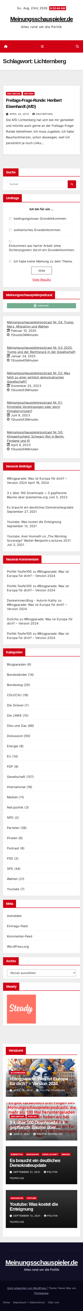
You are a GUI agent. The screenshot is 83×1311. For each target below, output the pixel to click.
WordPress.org (18, 946)
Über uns (53, 1302)
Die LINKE (14, 715)
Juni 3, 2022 (22, 1134)
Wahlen (12, 879)
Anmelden (14, 916)
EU (9, 756)
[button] (77, 46)
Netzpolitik (15, 807)
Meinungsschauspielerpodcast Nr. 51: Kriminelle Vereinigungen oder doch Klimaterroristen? (34, 407)
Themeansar (41, 1293)
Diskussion (15, 736)
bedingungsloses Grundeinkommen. (40, 218)
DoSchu (13, 619)
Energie (12, 746)
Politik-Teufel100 (19, 571)
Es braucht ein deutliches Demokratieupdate (40, 507)
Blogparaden (16, 664)
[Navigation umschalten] (42, 47)
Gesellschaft (16, 777)
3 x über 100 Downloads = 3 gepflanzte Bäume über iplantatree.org (37, 1127)
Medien (12, 797)
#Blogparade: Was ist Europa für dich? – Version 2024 (39, 1081)
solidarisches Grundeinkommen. (37, 230)
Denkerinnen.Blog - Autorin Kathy (32, 600)
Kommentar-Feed (19, 936)
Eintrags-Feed (17, 926)
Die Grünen (15, 705)
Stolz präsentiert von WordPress (27, 1288)
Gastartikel (44, 114)
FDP (10, 766)
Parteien (28, 93)
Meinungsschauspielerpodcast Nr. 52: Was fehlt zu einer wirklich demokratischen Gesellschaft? (38, 377)
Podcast (13, 848)
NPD (10, 817)
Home (6, 1302)
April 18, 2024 (23, 1090)
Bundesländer (17, 675)
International (16, 787)
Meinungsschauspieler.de (41, 19)
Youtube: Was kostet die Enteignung (34, 522)
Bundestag (15, 685)
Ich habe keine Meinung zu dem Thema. (43, 261)
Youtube (13, 889)
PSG (10, 858)
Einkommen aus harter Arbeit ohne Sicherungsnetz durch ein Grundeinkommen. (42, 248)
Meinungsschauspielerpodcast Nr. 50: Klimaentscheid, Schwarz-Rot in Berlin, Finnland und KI (35, 436)
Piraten (12, 838)
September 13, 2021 (27, 1215)
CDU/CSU (14, 695)
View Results (41, 280)
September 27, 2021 (27, 1172)
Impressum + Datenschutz (29, 1302)
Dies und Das (13, 93)
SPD (10, 869)
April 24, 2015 (20, 114)
